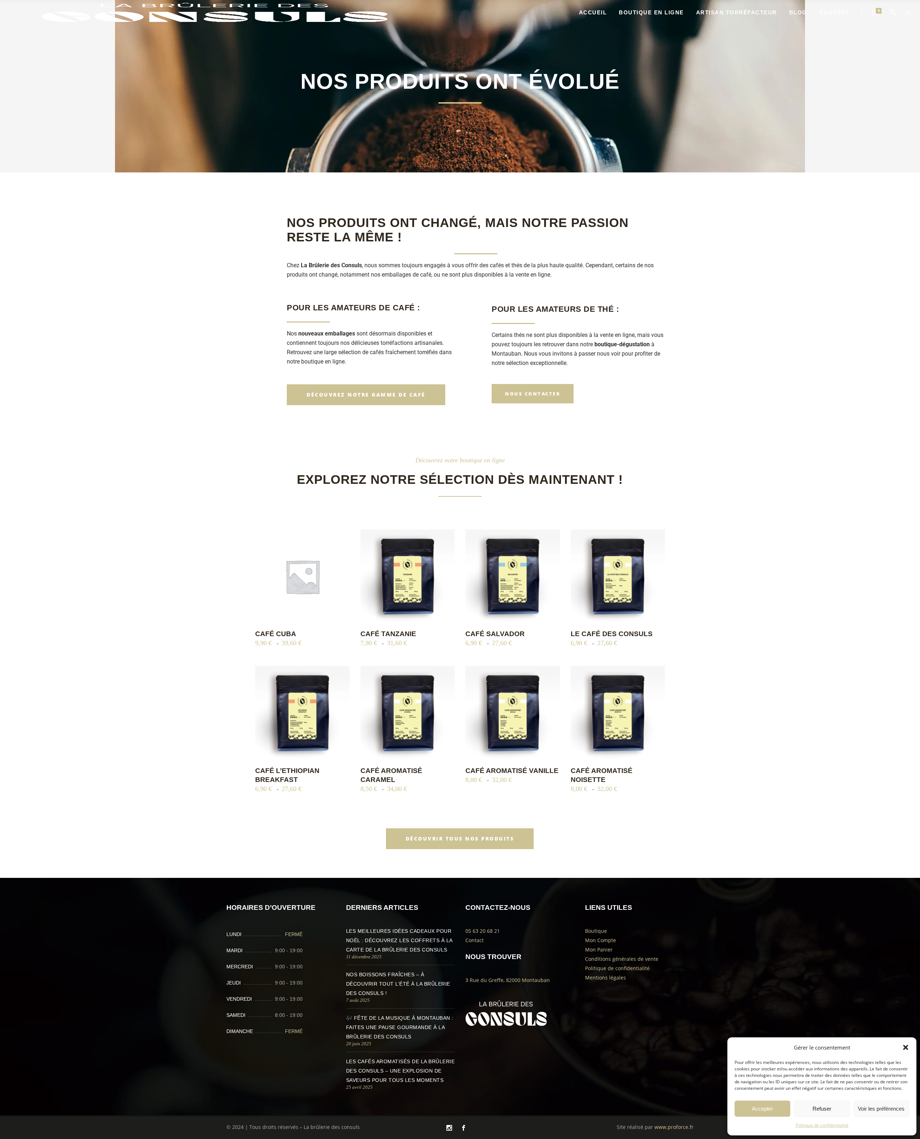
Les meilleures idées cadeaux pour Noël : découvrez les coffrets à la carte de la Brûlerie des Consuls (399, 940)
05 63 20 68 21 (482, 930)
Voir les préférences (881, 1109)
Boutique (596, 930)
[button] (905, 1047)
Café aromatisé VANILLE (511, 770)
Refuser (822, 1109)
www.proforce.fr (674, 1127)
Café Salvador (495, 634)
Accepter (762, 1109)
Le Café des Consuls (612, 634)
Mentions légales (605, 977)
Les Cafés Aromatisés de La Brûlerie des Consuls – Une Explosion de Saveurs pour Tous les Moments (400, 1071)
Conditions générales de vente (621, 958)
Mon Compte (600, 940)
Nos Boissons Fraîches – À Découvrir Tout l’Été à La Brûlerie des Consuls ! (398, 984)
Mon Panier (599, 949)
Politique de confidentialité (822, 1125)
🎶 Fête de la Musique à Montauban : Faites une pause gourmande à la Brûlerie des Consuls (400, 1027)
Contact (474, 940)
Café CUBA (275, 634)
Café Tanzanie (388, 634)
